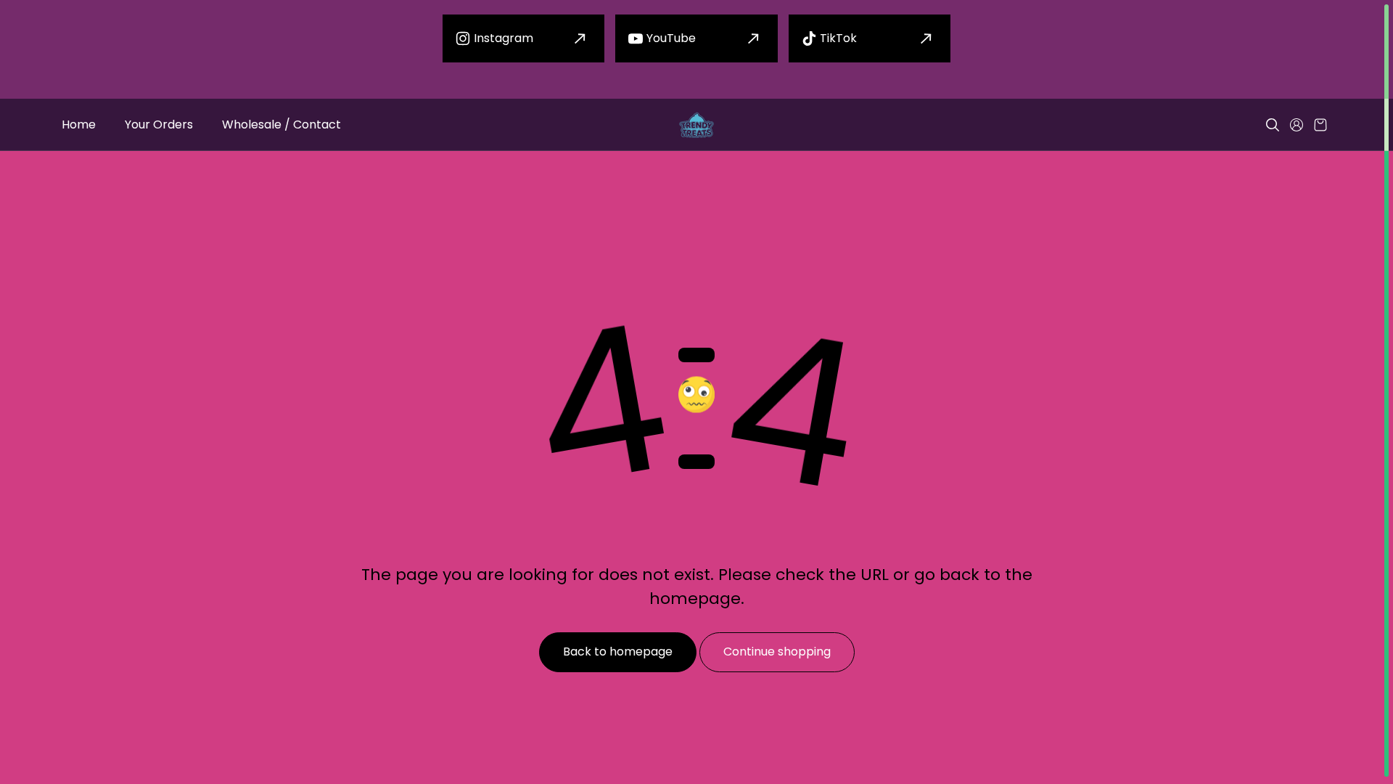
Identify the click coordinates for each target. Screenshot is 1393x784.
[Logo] (696, 125)
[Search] (1272, 125)
